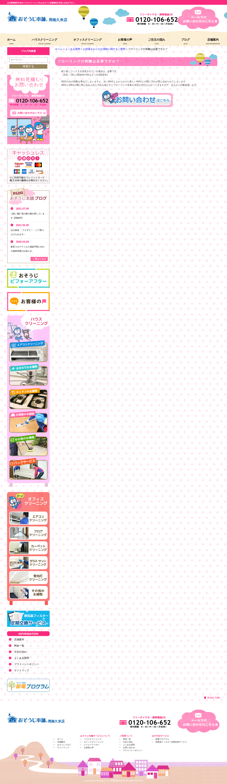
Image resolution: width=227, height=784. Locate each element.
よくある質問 (72, 49)
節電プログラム (162, 739)
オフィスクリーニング (87, 39)
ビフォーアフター (91, 745)
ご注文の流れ (156, 39)
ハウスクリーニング (44, 39)
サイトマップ (21, 670)
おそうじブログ (64, 745)
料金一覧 (19, 645)
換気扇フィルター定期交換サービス (171, 742)
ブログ (185, 39)
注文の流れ (20, 651)
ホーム (11, 39)
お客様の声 (125, 39)
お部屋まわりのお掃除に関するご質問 (104, 49)
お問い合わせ (129, 747)
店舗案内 (213, 39)
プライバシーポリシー (26, 664)
